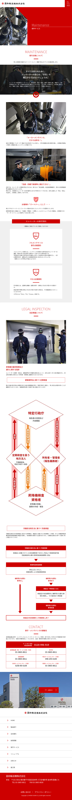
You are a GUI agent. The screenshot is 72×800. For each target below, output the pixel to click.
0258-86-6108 (21, 665)
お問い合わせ (26, 792)
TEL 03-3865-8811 (19, 782)
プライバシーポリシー (43, 792)
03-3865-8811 (21, 652)
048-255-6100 (51, 659)
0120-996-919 (41, 644)
